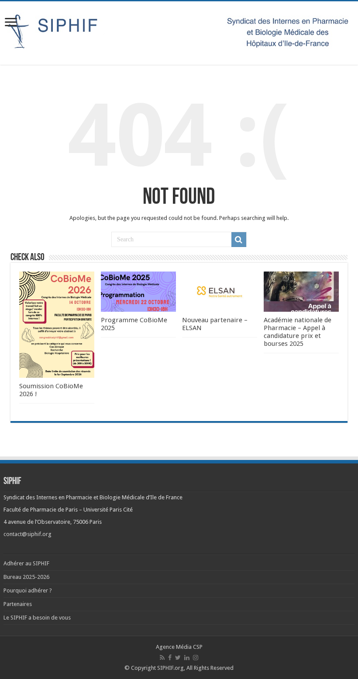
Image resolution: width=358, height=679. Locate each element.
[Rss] (162, 657)
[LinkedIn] (186, 657)
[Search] (238, 239)
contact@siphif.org (27, 534)
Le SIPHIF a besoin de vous (37, 617)
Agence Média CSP (179, 647)
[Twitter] (178, 657)
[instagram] (195, 657)
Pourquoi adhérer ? (27, 590)
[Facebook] (169, 657)
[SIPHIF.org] (179, 31)
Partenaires (17, 604)
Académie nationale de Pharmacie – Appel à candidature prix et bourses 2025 (297, 332)
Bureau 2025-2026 (26, 577)
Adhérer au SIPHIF (26, 563)
